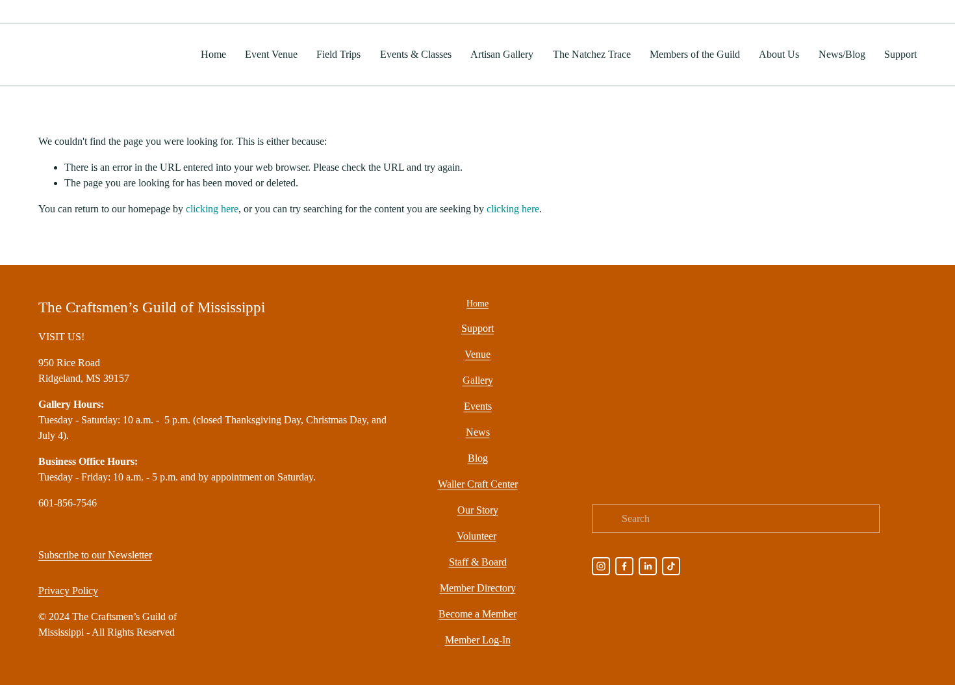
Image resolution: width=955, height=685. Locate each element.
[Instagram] (601, 566)
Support (900, 54)
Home (213, 54)
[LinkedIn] (648, 566)
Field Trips (338, 54)
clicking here (212, 208)
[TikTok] (671, 566)
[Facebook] (624, 566)
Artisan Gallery (501, 54)
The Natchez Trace (592, 54)
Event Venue (271, 54)
